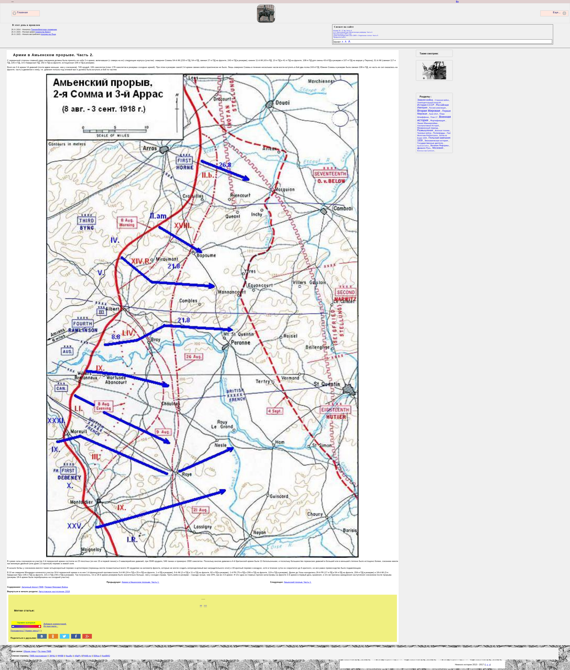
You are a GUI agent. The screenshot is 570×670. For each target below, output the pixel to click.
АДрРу (78, 656)
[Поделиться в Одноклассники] (53, 638)
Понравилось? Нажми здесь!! (25, 630)
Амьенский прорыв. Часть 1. (297, 582)
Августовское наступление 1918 (54, 591)
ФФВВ (60, 656)
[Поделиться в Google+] (87, 638)
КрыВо (69, 656)
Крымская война (423, 145)
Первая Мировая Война (56, 587)
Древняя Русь (424, 148)
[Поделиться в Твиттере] (64, 638)
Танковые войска (424, 133)
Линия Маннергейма (427, 123)
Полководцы (439, 133)
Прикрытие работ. (339, 37)
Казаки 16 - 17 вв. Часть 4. (342, 30)
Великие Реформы (439, 145)
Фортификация (438, 120)
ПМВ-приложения (38, 656)
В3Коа (97, 656)
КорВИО (106, 656)
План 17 (434, 117)
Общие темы (29, 651)
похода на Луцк (48, 34)
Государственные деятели (430, 143)
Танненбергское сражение (44, 29)
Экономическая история (436, 140)
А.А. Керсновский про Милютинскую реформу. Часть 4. (353, 32)
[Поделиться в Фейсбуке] (76, 638)
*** (201, 606)
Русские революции (437, 108)
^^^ (205, 606)
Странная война (442, 100)
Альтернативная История (428, 126)
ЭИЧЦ (52, 656)
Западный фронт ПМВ (32, 587)
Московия (438, 148)
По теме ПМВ (44, 651)
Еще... (557, 12)
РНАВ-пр (87, 656)
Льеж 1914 (433, 114)
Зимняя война (425, 100)
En (457, 1)
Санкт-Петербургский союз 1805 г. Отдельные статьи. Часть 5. (356, 35)
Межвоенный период (427, 128)
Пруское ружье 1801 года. (342, 34)
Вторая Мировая (429, 110)
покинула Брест (43, 32)
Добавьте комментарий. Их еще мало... (55, 625)
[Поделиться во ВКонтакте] (42, 638)
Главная (22, 12)
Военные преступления (425, 151)
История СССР (426, 105)
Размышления (425, 130)
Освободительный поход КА (429, 103)
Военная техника (442, 131)
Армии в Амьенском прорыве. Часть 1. (140, 582)
